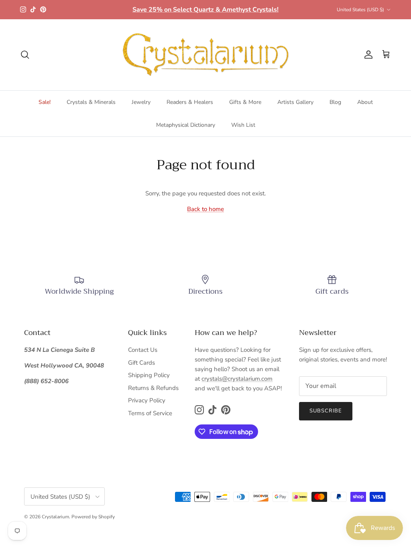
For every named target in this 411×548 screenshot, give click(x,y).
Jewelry (141, 102)
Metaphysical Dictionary (185, 125)
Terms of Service (150, 413)
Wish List (243, 125)
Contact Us (142, 350)
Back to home (205, 209)
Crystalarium (55, 516)
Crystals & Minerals (91, 102)
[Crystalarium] (205, 54)
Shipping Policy (149, 375)
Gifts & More (245, 102)
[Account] (366, 54)
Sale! (45, 102)
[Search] (25, 54)
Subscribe (325, 410)
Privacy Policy (146, 400)
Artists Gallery (295, 102)
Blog (335, 102)
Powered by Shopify (93, 516)
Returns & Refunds (153, 388)
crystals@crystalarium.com (237, 379)
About (365, 102)
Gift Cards (141, 363)
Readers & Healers (190, 102)
